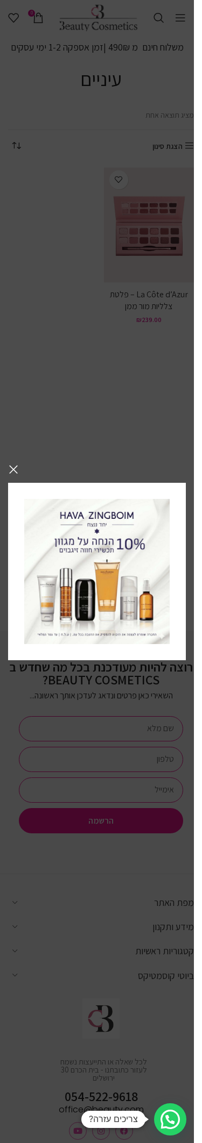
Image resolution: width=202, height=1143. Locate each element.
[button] (170, 1119)
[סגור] (13, 469)
